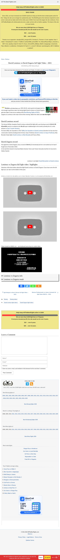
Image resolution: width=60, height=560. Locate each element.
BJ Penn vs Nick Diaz (30, 454)
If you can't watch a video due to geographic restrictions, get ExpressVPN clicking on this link (30, 99)
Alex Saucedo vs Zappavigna (11, 471)
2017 (57, 395)
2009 (32, 395)
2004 (16, 395)
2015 (50, 395)
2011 (38, 395)
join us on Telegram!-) (49, 70)
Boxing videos (13, 299)
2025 (26, 398)
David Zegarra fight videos (26, 302)
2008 (29, 395)
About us (30, 534)
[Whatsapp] (33, 286)
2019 (7, 398)
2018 (4, 398)
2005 (19, 395)
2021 (13, 398)
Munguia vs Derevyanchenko (11, 479)
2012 (41, 395)
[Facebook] (21, 286)
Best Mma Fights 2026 (30, 436)
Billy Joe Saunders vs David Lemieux (32, 130)
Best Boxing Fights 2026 (30, 404)
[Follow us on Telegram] (27, 385)
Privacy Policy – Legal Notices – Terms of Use (30, 537)
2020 (10, 398)
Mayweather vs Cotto (30, 456)
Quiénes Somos (30, 540)
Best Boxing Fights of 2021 (31, 112)
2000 (3, 395)
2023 (20, 398)
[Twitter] (27, 286)
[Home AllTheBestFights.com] (8, 385)
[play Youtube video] (30, 192)
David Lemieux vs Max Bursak (21, 135)
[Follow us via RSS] (31, 385)
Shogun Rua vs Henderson (30, 448)
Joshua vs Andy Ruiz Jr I (10, 487)
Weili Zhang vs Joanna (9, 474)
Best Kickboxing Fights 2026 (30, 419)
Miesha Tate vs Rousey (10, 485)
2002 (10, 395)
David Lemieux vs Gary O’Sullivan (44, 132)
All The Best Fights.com (8, 2)
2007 (25, 395)
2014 (47, 395)
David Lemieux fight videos (11, 302)
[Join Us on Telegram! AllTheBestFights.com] (30, 73)
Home (2, 59)
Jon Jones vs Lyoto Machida (30, 451)
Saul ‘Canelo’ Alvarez (13, 128)
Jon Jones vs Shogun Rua (10, 490)
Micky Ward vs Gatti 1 (10, 493)
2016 (53, 395)
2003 (13, 395)
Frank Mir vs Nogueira (30, 459)
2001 (7, 395)
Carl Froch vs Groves (9, 482)
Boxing (7, 59)
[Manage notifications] (56, 557)
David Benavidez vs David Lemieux (49, 161)
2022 (17, 398)
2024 (23, 398)
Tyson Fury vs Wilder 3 (10, 469)
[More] (38, 286)
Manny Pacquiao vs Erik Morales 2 (13, 477)
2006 (22, 395)
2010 (35, 395)
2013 (44, 395)
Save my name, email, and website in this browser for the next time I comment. (24, 368)
